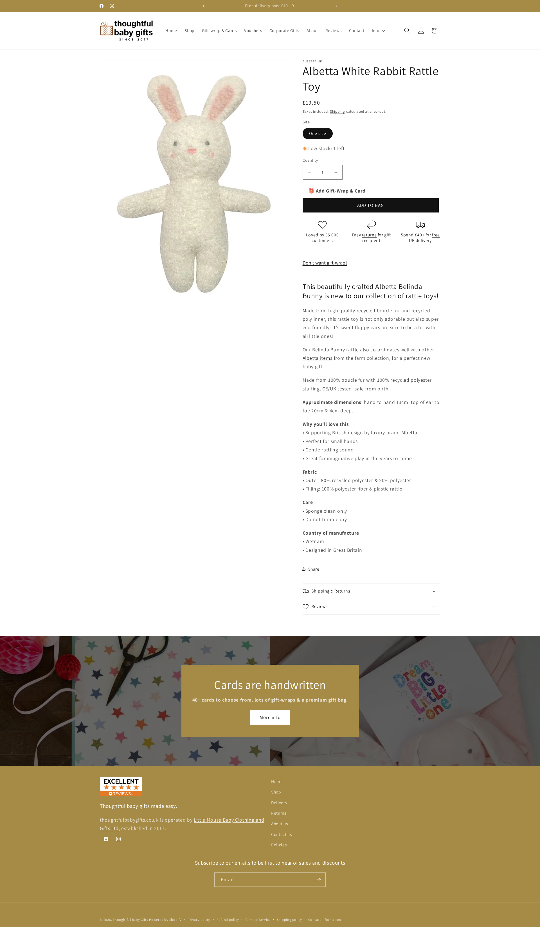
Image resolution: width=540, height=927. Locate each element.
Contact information (324, 919)
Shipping (337, 111)
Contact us (281, 834)
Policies (279, 844)
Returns (278, 813)
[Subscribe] (318, 879)
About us (279, 823)
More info (270, 717)
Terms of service (258, 919)
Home (277, 781)
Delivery (279, 802)
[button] (378, 30)
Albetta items (318, 358)
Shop (276, 792)
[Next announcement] (336, 6)
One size (318, 133)
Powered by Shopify (165, 919)
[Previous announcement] (203, 6)
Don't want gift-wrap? (325, 262)
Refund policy (228, 919)
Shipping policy (289, 919)
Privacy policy (199, 919)
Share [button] (314, 569)
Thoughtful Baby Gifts (130, 919)
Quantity (310, 160)
